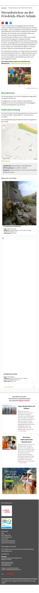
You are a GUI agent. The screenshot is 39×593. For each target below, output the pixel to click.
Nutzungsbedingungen (8, 541)
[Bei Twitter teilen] (10, 23)
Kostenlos (34, 170)
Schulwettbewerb (6, 537)
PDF (34, 386)
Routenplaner (5, 161)
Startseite (3, 8)
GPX (34, 387)
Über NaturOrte (6, 535)
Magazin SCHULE (24, 401)
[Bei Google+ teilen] (2, 23)
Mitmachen (4, 531)
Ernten (28, 170)
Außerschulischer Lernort (17, 170)
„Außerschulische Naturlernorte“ (20, 63)
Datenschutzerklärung (8, 543)
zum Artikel (23, 431)
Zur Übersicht (9, 387)
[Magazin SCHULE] (8, 573)
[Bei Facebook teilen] (6, 23)
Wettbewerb (6, 172)
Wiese (13, 172)
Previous (4, 76)
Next (34, 76)
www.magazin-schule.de (8, 546)
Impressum (4, 539)
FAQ (2, 533)
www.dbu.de (5, 554)
